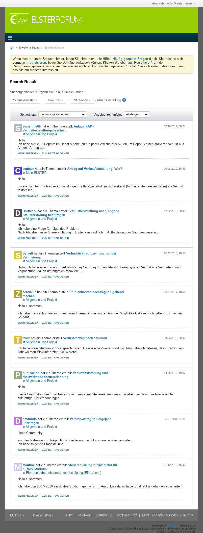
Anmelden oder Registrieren (172, 3)
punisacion (31, 373)
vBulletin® (173, 525)
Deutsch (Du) (42, 515)
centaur (28, 169)
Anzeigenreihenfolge (108, 114)
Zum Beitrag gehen (55, 153)
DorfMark (29, 211)
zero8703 (29, 292)
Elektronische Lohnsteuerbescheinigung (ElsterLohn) (63, 473)
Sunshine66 (32, 126)
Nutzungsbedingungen (160, 515)
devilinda (30, 419)
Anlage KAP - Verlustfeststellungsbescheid (58, 128)
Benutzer (54, 100)
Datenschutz (127, 515)
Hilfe (69, 515)
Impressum (104, 515)
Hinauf (188, 515)
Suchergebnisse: (22, 92)
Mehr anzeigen (28, 153)
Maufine (29, 465)
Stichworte (81, 100)
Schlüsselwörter (24, 100)
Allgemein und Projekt (41, 134)
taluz (26, 338)
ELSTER (16, 515)
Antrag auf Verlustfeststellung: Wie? (94, 169)
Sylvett (28, 253)
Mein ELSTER (36, 173)
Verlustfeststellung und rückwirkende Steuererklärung (65, 375)
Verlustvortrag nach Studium (85, 338)
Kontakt (84, 515)
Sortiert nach (28, 114)
